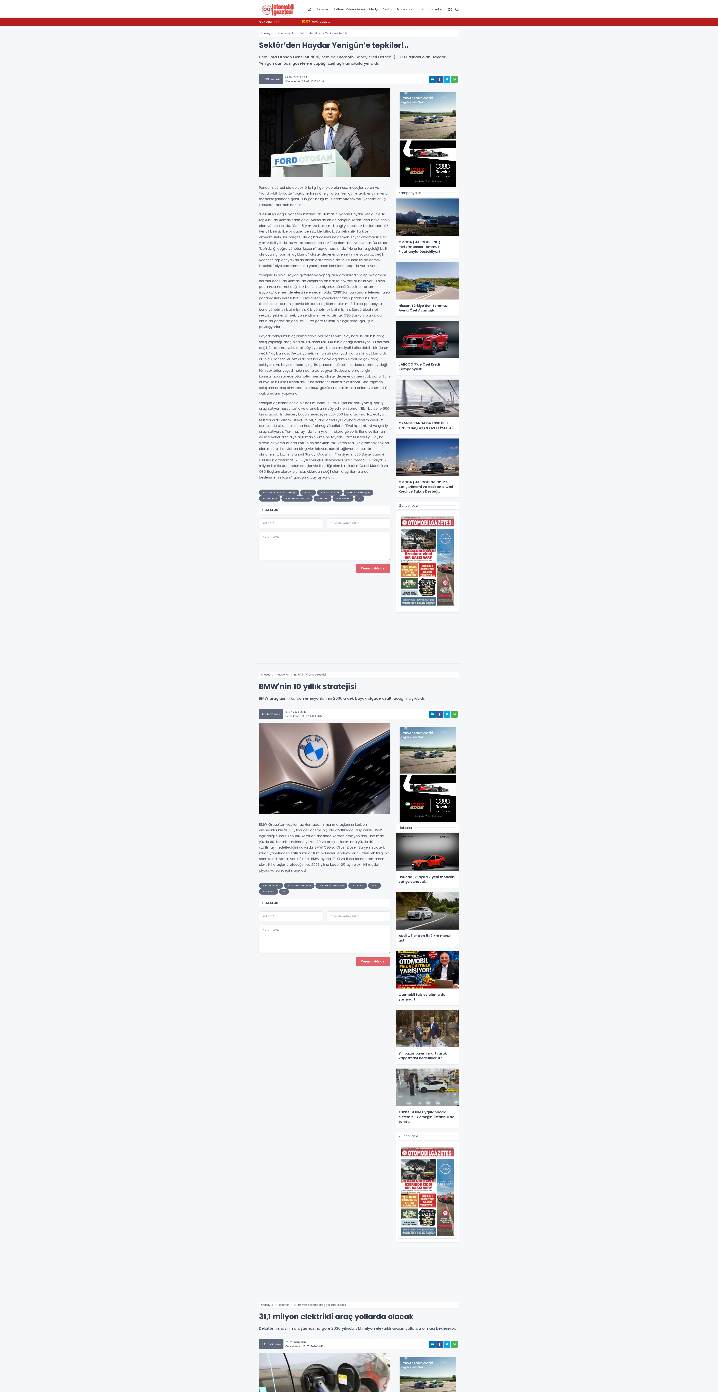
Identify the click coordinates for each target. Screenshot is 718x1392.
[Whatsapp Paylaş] (454, 79)
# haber (322, 498)
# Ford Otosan (330, 492)
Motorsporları (407, 9)
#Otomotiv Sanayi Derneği (279, 492)
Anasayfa (267, 33)
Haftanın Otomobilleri (349, 9)
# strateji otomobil (299, 885)
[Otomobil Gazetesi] (277, 9)
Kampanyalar (432, 9)
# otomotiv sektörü (297, 498)
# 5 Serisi (268, 891)
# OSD (308, 492)
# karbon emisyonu (331, 885)
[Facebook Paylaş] (439, 79)
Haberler (322, 9)
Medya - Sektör (380, 9)
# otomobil (270, 498)
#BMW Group (271, 885)
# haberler (343, 498)
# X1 (374, 885)
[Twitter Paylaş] (447, 79)
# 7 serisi (357, 885)
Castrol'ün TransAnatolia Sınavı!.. (324, 21)
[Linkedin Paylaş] (432, 79)
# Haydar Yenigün (358, 492)
